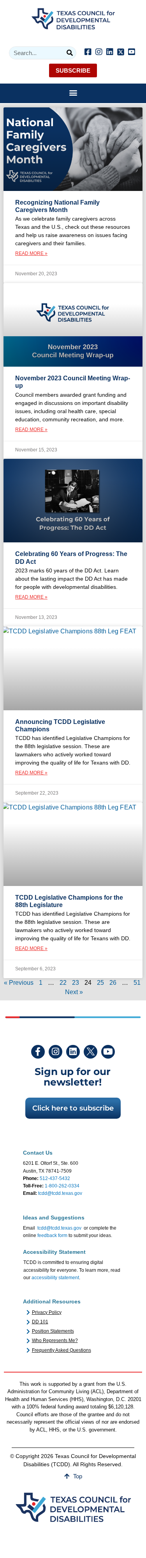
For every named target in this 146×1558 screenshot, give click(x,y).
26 (112, 982)
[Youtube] (108, 1052)
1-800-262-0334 (62, 1186)
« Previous (18, 982)
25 (100, 982)
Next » (74, 992)
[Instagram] (98, 51)
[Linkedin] (109, 51)
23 (75, 982)
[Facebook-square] (88, 51)
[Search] (69, 53)
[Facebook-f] (38, 1052)
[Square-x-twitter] (120, 51)
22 (63, 982)
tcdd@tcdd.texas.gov (60, 1193)
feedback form (52, 1235)
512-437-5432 (55, 1178)
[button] (73, 92)
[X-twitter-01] (90, 1052)
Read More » (31, 253)
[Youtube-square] (131, 51)
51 (137, 982)
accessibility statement (55, 1277)
